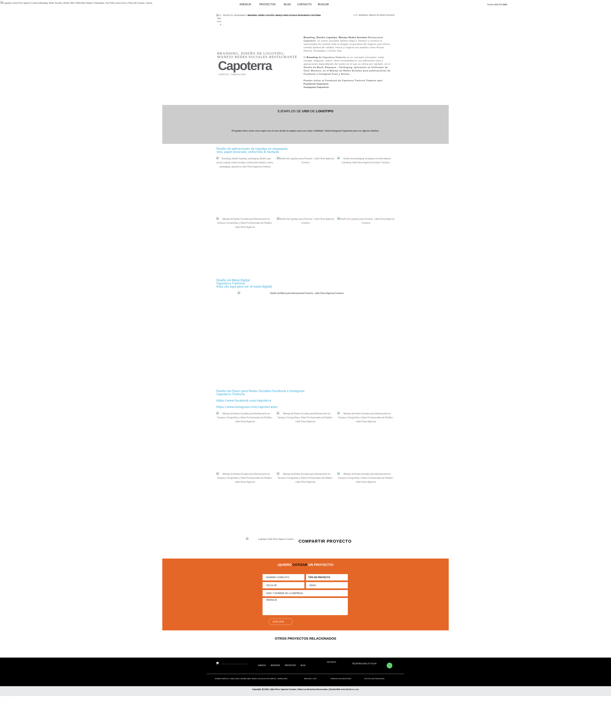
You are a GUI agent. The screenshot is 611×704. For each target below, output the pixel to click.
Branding (363, 15)
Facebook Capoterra (316, 84)
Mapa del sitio (310, 679)
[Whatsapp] (389, 665)
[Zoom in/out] (10, 698)
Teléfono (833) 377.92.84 (364, 664)
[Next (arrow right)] (4, 702)
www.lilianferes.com (350, 689)
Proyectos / (228, 15)
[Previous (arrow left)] (1, 702)
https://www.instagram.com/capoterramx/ (247, 407)
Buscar (323, 4)
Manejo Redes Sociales (353, 37)
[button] (310, 548)
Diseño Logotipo (326, 37)
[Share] (4, 698)
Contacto (304, 4)
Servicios (275, 665)
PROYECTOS (267, 4)
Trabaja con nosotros (340, 679)
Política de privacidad (374, 679)
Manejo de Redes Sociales (382, 15)
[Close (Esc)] (1, 698)
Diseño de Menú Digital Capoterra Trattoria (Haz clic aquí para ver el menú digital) (244, 283)
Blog (287, 4)
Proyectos (290, 665)
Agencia (245, 4)
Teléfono (497, 4)
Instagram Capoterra (316, 87)
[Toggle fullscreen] (7, 698)
